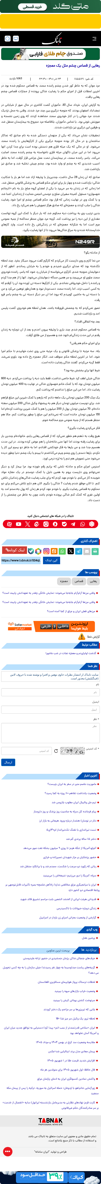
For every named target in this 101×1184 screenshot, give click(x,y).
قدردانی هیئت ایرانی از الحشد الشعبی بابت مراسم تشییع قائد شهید (58, 899)
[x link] (28, 524)
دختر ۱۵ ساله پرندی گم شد (81, 839)
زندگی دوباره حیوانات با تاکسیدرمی (76, 909)
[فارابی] (50, 54)
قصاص (79, 581)
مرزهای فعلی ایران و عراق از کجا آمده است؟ (71, 611)
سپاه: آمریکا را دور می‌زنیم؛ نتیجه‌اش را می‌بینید (69, 876)
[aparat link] (9, 524)
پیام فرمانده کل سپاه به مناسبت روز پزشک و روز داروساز (65, 812)
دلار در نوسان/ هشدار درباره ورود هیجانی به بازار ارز (67, 821)
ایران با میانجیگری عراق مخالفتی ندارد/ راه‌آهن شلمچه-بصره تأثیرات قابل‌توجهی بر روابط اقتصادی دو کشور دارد (52, 888)
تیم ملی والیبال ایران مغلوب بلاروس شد (74, 803)
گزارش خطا (93, 637)
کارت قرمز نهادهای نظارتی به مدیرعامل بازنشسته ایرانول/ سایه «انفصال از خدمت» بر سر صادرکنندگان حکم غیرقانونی (51, 1105)
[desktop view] (16, 39)
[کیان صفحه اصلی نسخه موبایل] (50, 1177)
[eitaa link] (37, 524)
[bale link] (64, 524)
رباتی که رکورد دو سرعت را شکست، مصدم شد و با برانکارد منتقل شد (58, 867)
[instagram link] (46, 524)
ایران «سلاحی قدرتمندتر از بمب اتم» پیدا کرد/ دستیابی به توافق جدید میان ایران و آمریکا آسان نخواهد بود (51, 1031)
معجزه (64, 581)
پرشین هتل (88, 938)
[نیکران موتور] (50, 242)
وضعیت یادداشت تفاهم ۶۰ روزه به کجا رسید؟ (70, 793)
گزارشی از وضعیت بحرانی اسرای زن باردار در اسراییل (67, 918)
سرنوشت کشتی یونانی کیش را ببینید (74, 1001)
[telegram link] (73, 524)
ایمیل (95, 702)
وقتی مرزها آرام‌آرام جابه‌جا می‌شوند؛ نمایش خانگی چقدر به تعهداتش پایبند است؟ (48, 593)
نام (97, 685)
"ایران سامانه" (42, 1152)
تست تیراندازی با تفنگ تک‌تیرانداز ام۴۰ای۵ (71, 830)
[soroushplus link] (55, 524)
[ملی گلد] (50, 6)
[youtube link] (18, 524)
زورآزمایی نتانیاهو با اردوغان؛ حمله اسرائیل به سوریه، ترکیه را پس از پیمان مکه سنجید (53, 1091)
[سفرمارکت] (50, 626)
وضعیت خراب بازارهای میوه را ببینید (74, 991)
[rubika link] (92, 524)
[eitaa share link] (54, 551)
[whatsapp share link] (62, 551)
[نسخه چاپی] (95, 551)
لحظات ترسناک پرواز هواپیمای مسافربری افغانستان (66, 982)
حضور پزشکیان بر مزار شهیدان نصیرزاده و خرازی (69, 857)
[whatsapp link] (82, 524)
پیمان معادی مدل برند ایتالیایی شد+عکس (71, 1052)
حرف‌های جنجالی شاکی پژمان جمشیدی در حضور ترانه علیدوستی (59, 959)
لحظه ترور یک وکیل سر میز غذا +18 (75, 1019)
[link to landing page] (52, 38)
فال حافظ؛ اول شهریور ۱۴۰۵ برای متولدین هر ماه (67, 1070)
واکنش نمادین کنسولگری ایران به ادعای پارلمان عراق (66, 1079)
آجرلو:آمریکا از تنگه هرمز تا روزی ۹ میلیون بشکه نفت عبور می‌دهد (59, 848)
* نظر (96, 719)
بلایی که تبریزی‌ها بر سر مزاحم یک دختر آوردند (69, 1010)
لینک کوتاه (17, 550)
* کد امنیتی (92, 749)
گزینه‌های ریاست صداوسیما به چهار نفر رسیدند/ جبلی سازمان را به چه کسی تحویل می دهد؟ (51, 970)
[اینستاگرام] (45, 550)
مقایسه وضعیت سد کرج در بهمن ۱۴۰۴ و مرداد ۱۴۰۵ (65, 1042)
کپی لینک (52, 560)
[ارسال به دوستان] (86, 551)
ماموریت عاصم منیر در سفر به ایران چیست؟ (71, 784)
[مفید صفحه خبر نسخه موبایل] (50, 21)
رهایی (93, 581)
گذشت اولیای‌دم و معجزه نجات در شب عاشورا (71, 653)
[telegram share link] (78, 551)
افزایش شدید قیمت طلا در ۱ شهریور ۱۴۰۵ (71, 1061)
